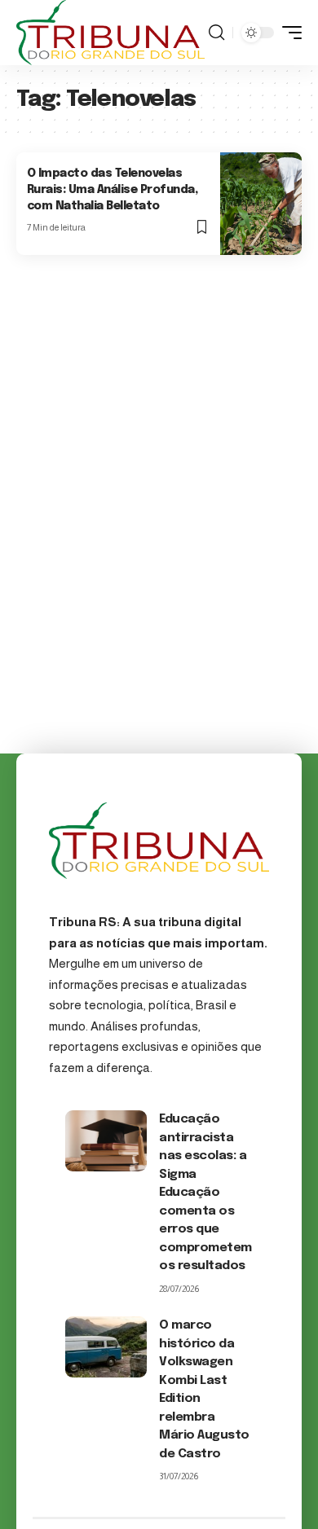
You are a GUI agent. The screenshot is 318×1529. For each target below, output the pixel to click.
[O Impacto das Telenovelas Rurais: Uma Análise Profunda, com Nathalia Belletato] (261, 203)
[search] (216, 33)
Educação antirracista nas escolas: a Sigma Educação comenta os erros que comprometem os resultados (205, 1192)
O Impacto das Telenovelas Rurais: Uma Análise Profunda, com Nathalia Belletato (112, 189)
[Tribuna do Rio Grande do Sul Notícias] (110, 32)
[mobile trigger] (288, 32)
